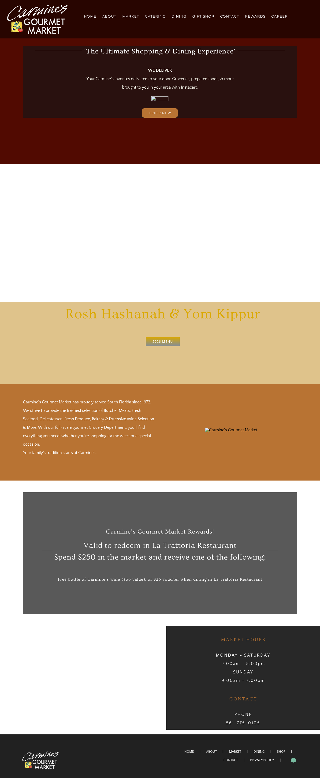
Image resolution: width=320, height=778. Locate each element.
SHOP (281, 752)
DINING (258, 752)
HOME (189, 752)
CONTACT (230, 760)
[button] (305, 16)
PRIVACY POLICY (262, 760)
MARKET (235, 752)
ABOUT (211, 752)
